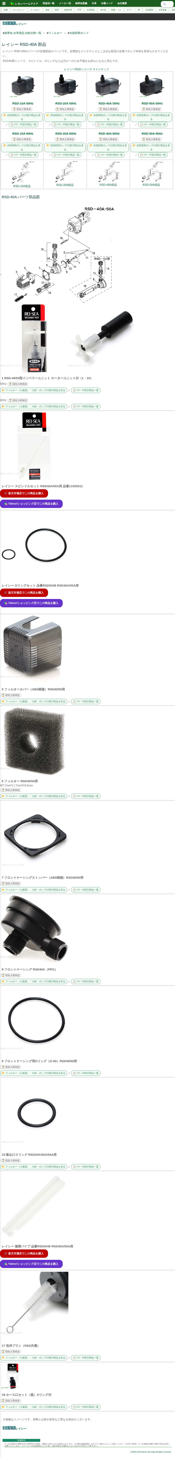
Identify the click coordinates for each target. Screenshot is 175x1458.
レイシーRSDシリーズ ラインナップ (86, 69)
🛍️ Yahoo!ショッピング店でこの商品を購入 (31, 503)
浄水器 (103, 10)
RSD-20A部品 (65, 185)
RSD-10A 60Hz (22, 133)
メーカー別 (65, 3)
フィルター (35, 10)
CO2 (79, 10)
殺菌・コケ (116, 10)
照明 (57, 10)
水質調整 (149, 10)
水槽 (5, 10)
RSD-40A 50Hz (109, 103)
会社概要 (122, 3)
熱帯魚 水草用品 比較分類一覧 (22, 33)
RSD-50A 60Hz (152, 133)
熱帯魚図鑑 (81, 3)
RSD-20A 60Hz (65, 133)
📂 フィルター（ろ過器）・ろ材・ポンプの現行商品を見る (33, 390)
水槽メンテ (107, 3)
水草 (94, 3)
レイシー (21, 23)
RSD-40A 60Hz (109, 133)
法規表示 (21, 1440)
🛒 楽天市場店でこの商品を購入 (24, 493)
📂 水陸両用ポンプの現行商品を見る (22, 117)
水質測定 (91, 10)
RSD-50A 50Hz (152, 103)
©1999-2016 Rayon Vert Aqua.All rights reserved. (150, 1452)
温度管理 (68, 10)
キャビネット (19, 10)
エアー (130, 10)
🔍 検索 (167, 4)
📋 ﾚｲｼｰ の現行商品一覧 (23, 124)
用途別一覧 (49, 3)
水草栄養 (162, 10)
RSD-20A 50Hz (65, 103)
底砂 (47, 10)
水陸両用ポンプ (79, 33)
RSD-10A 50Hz (22, 103)
